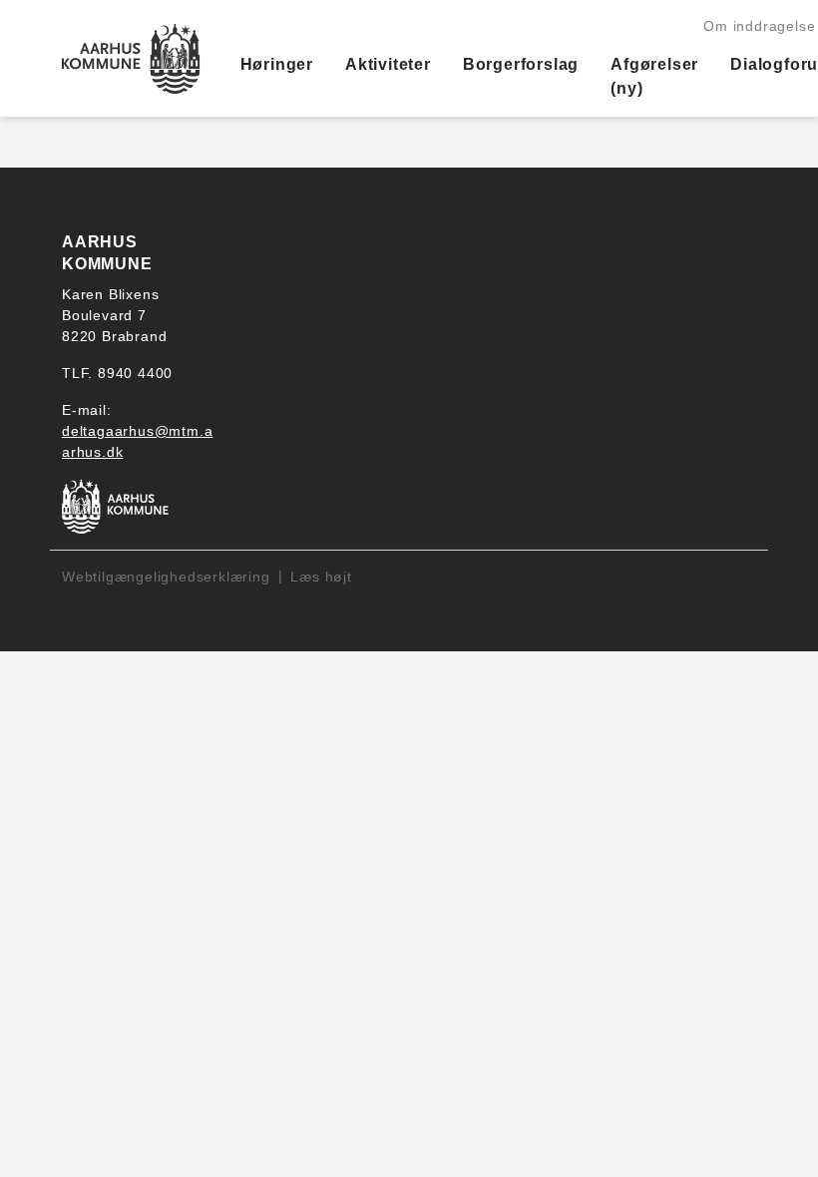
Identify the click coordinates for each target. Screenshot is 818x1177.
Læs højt (320, 577)
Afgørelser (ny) (654, 76)
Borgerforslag (521, 64)
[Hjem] (131, 59)
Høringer (276, 64)
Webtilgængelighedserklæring (166, 577)
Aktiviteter (388, 64)
